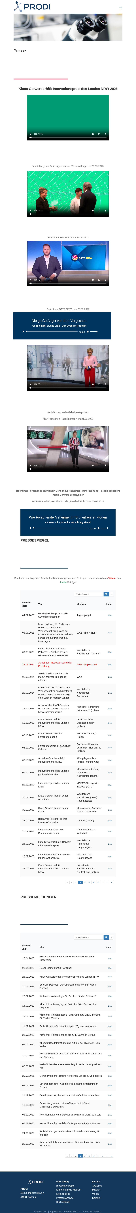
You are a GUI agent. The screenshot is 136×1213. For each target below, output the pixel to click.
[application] (59, 331)
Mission (96, 1189)
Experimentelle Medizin (68, 1189)
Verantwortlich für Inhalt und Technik (82, 1211)
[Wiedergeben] (23, 331)
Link (110, 615)
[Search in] (111, 594)
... (75, 882)
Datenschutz (41, 1211)
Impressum (55, 1211)
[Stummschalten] (88, 331)
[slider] (93, 331)
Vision (95, 1194)
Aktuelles (97, 1185)
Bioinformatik (63, 1202)
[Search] (106, 594)
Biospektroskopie (65, 1185)
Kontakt (96, 1198)
